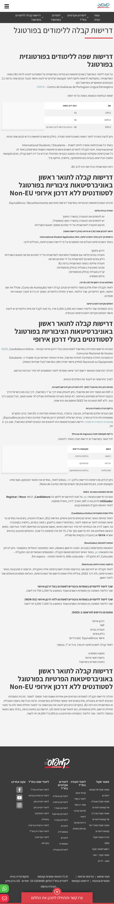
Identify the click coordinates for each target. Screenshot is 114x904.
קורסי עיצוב (80, 792)
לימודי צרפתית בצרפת (39, 795)
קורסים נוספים (79, 828)
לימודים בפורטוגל (60, 814)
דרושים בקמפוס (80, 881)
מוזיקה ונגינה (80, 810)
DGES (4, 349)
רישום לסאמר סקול (100, 849)
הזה (69, 480)
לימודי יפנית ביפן (41, 807)
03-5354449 (37, 881)
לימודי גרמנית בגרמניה (38, 825)
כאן (86, 497)
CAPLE (41, 87)
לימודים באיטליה (60, 796)
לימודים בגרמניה (60, 802)
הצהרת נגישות (48, 886)
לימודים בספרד (61, 808)
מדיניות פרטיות (86, 876)
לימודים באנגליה (60, 849)
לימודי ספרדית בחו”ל (39, 831)
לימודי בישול (80, 798)
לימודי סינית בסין (41, 801)
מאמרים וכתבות (101, 881)
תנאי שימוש (103, 876)
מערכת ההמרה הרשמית (98, 422)
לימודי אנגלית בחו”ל (40, 789)
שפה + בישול (80, 804)
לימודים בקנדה (61, 819)
